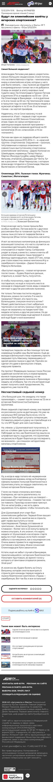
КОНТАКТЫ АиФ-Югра (13, 683)
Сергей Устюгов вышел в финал (25, 638)
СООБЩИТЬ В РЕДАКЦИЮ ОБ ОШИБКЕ (21, 694)
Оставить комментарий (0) (27, 598)
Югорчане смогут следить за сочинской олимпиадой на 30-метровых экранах (28, 664)
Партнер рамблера (24, 769)
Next (48, 194)
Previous (4, 194)
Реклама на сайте (37, 683)
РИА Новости (22, 65)
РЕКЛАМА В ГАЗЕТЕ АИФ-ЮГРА (17, 687)
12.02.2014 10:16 (7, 10)
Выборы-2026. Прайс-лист (16, 691)
